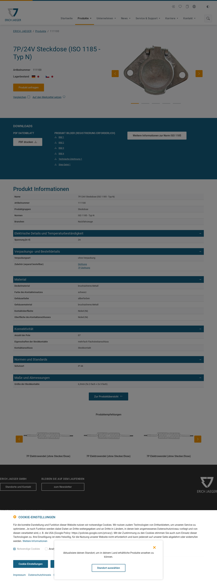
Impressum (19, 574)
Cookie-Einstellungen (31, 563)
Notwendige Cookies (28, 548)
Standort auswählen (108, 567)
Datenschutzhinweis (39, 574)
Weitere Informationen (35, 541)
